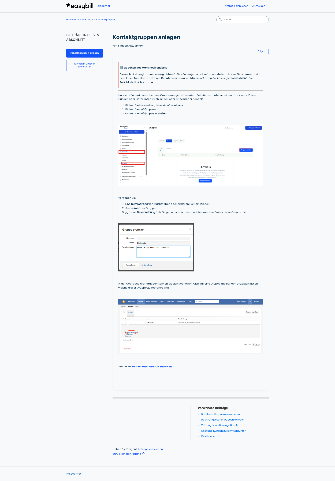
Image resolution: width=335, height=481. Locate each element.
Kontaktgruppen (105, 20)
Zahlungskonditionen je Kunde (219, 425)
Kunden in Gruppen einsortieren (84, 65)
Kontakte (87, 20)
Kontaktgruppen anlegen (84, 53)
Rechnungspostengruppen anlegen (222, 420)
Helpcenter (72, 20)
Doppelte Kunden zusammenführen (223, 431)
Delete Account (210, 436)
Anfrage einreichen (236, 6)
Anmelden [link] (258, 6)
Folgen (261, 51)
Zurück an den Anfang (127, 454)
